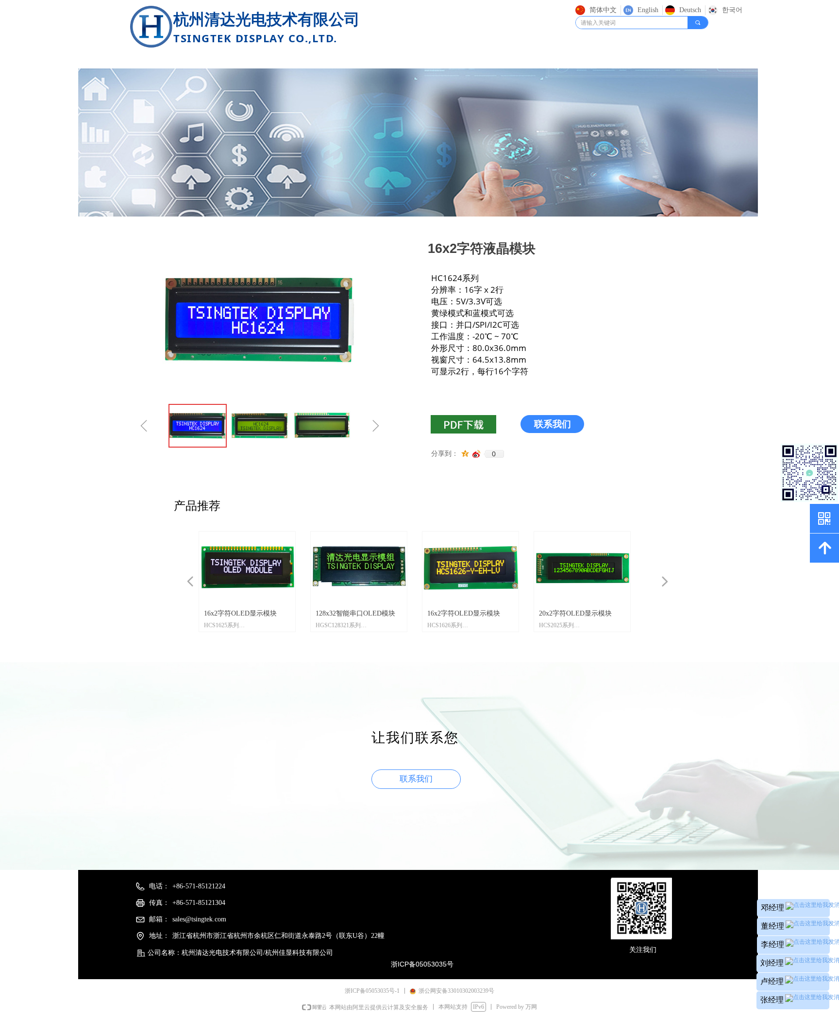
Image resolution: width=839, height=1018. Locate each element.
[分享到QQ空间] (465, 454)
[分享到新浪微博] (476, 454)
